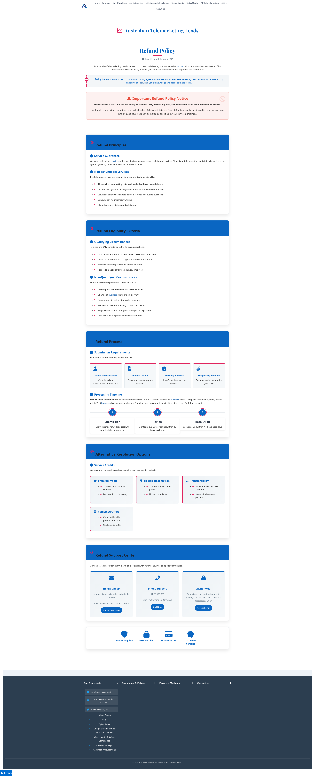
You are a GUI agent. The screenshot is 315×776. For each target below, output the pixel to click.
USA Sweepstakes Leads (157, 2)
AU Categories (136, 2)
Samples (106, 2)
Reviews (8, 773)
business (113, 294)
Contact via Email (111, 610)
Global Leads (177, 2)
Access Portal (203, 607)
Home (97, 2)
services (180, 66)
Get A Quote (192, 2)
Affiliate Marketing (210, 2)
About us (160, 8)
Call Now (157, 607)
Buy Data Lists (120, 2)
